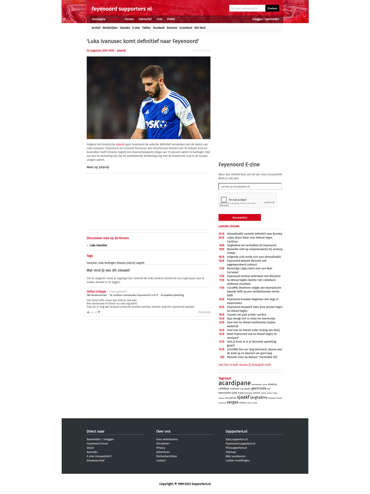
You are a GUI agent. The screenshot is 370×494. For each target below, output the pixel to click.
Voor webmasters (167, 439)
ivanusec (92, 263)
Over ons (163, 431)
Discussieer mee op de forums (108, 238)
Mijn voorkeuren (236, 456)
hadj (268, 389)
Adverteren (163, 452)
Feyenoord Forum (97, 443)
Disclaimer (162, 443)
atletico (272, 384)
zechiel (254, 403)
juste (234, 393)
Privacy (160, 447)
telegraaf (271, 398)
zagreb (140, 263)
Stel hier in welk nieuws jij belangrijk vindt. (245, 364)
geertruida (258, 388)
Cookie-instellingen (238, 460)
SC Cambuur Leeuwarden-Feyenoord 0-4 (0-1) (134, 295)
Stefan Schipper (96, 291)
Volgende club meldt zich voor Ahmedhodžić (254, 257)
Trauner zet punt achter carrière (246, 314)
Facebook (159, 27)
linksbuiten (248, 393)
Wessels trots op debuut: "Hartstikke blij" (252, 357)
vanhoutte (222, 403)
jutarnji (131, 263)
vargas (232, 402)
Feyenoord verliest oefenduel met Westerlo (254, 276)
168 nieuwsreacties (97, 295)
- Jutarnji (120, 50)
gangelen (248, 389)
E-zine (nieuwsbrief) (99, 456)
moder (275, 393)
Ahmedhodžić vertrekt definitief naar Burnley (254, 233)
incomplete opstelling (172, 295)
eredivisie (234, 388)
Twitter (146, 27)
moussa (221, 398)
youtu (249, 403)
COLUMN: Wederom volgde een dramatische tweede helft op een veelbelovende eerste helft (254, 291)
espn (242, 389)
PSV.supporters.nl (236, 447)
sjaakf (243, 397)
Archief (96, 27)
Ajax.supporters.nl (237, 439)
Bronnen (172, 27)
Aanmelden (94, 439)
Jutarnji (120, 144)
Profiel (171, 19)
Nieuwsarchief (95, 460)
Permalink (204, 312)
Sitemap (231, 452)
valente (279, 398)
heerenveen (225, 393)
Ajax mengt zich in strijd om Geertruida (251, 318)
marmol (263, 393)
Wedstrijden (110, 27)
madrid (256, 393)
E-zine (136, 27)
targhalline (258, 397)
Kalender (92, 452)
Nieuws (115, 19)
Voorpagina (99, 19)
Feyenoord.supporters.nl (240, 443)
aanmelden (272, 19)
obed (227, 398)
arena (265, 385)
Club (159, 19)
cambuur (224, 388)
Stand (90, 447)
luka (101, 263)
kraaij (241, 393)
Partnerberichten (166, 456)
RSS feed (199, 27)
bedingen (110, 263)
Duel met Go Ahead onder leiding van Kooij (253, 330)
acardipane (235, 383)
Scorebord (186, 27)
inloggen (257, 19)
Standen (125, 27)
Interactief (145, 19)
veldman (243, 403)
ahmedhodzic (257, 385)
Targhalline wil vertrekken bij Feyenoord (251, 245)
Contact (161, 460)
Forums (129, 19)
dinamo (121, 263)
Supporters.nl (236, 431)
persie (233, 398)
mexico (269, 393)
